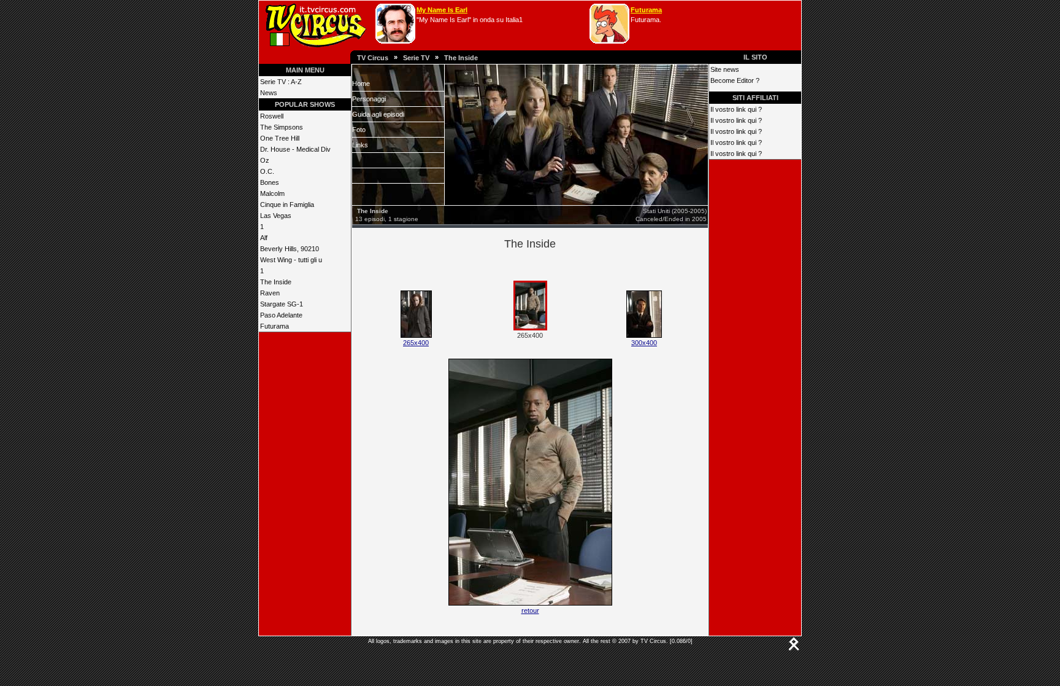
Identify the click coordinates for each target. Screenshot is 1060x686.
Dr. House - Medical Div (295, 149)
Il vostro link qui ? (736, 109)
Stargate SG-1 (281, 304)
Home (361, 83)
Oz (264, 160)
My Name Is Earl (442, 10)
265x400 (416, 342)
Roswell (271, 116)
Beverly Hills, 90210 (289, 248)
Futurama (646, 10)
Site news (724, 69)
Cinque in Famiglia (287, 204)
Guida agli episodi (378, 114)
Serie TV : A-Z (281, 81)
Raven (270, 293)
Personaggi (369, 99)
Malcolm (272, 193)
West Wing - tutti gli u (291, 259)
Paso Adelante (281, 315)
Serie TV (416, 57)
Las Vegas (275, 215)
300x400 (644, 342)
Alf (263, 237)
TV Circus (372, 57)
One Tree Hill (279, 138)
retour (530, 610)
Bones (269, 182)
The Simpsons (281, 127)
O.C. (267, 171)
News (268, 92)
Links (360, 145)
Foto (359, 129)
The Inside (461, 57)
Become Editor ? (734, 80)
